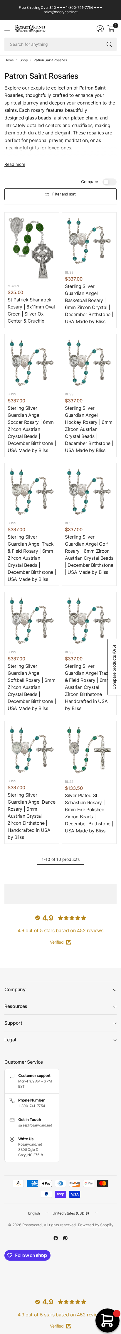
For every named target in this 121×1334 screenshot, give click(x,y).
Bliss (69, 272)
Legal (10, 1040)
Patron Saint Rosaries (50, 60)
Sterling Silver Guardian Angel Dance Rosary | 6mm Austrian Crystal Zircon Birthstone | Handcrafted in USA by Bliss (32, 816)
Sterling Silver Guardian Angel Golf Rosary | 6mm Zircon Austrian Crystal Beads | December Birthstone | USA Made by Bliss (89, 554)
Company (15, 989)
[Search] (109, 44)
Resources (15, 1006)
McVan (13, 286)
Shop (24, 60)
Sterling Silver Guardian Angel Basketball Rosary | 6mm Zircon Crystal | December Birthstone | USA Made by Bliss (89, 303)
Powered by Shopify (95, 1224)
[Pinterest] (65, 1238)
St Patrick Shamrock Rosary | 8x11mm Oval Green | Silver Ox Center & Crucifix (31, 310)
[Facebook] (55, 1238)
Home (9, 60)
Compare (89, 181)
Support (13, 1023)
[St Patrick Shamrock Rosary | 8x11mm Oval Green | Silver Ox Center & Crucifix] (32, 247)
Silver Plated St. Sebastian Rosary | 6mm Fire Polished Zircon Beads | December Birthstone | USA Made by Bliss (89, 813)
